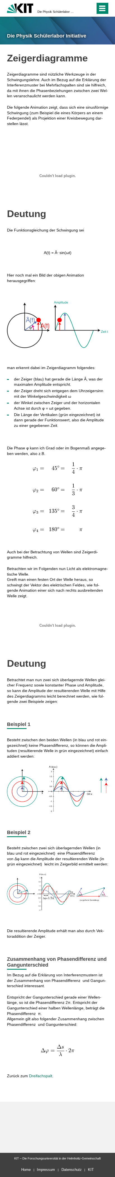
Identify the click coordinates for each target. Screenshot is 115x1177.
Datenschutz (71, 1170)
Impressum (46, 1170)
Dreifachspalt (40, 1076)
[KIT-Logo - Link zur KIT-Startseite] (20, 7)
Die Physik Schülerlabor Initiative (55, 11)
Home (26, 1170)
